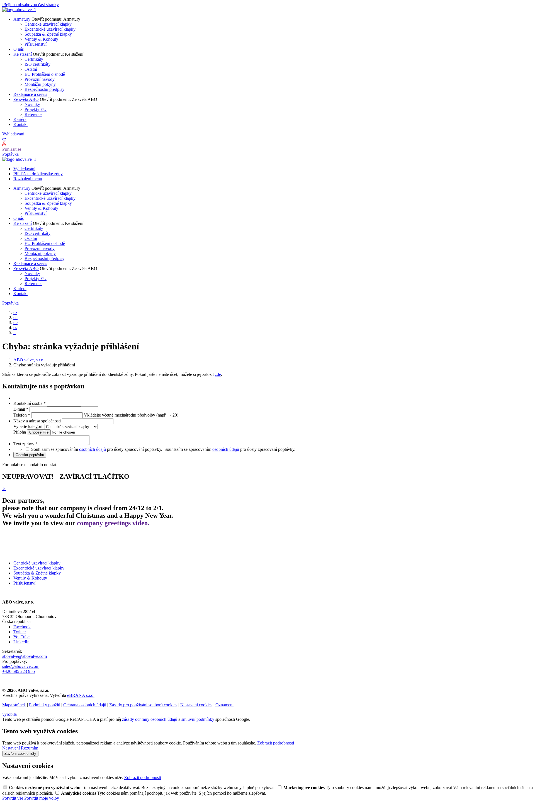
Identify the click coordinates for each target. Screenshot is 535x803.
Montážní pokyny (40, 84)
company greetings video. (113, 523)
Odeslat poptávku (30, 455)
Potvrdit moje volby (41, 798)
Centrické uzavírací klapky (48, 24)
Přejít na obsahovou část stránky (30, 4)
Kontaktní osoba (29, 403)
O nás (18, 49)
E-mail (20, 409)
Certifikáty (34, 59)
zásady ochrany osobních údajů (149, 719)
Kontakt (20, 124)
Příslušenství (36, 44)
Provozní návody (40, 79)
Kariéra (19, 119)
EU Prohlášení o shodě (45, 74)
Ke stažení (22, 54)
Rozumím (29, 748)
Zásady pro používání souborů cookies (143, 704)
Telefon (21, 415)
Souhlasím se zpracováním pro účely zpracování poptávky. (230, 449)
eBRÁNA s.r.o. (80, 695)
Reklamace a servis (30, 94)
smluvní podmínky (197, 719)
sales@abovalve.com (20, 666)
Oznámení (224, 704)
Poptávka (10, 154)
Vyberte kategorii (29, 426)
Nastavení (11, 748)
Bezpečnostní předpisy (44, 89)
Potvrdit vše (13, 798)
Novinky (32, 104)
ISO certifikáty (37, 64)
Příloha (20, 432)
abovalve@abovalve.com (24, 656)
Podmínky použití (44, 704)
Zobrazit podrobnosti (275, 743)
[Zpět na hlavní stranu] (19, 9)
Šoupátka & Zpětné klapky (48, 34)
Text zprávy (25, 443)
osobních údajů (92, 449)
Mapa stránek (14, 704)
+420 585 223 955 (18, 671)
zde (218, 374)
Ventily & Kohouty (41, 39)
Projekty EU (36, 109)
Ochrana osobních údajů (84, 704)
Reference (33, 114)
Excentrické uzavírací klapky (50, 29)
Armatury (21, 19)
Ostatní (31, 69)
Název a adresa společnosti (37, 420)
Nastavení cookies (196, 704)
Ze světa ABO (26, 99)
